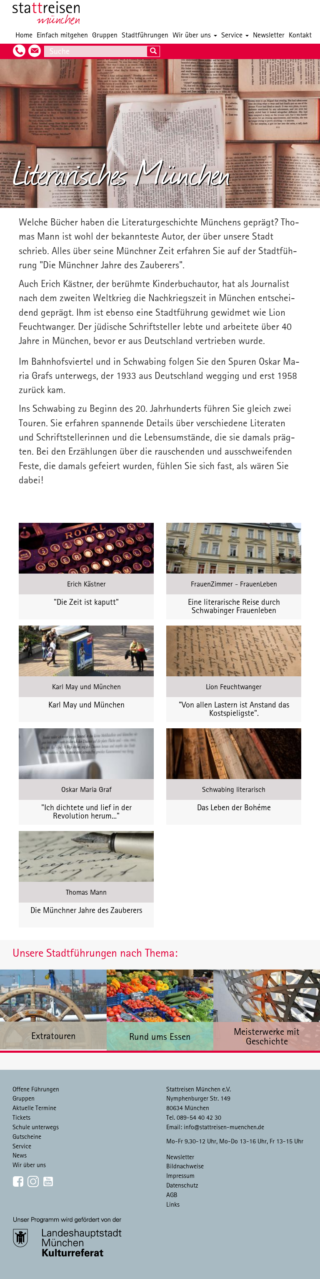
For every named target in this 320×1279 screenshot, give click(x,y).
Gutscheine (26, 1136)
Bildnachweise (185, 1166)
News (19, 1155)
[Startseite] (49, 13)
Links (173, 1204)
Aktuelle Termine (34, 1107)
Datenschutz (182, 1185)
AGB (172, 1194)
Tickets (21, 1117)
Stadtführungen (145, 34)
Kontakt (300, 34)
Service (233, 34)
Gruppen (105, 34)
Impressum (180, 1175)
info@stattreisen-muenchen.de (224, 1127)
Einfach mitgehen (62, 34)
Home (23, 34)
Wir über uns (192, 34)
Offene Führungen (35, 1089)
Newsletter (269, 34)
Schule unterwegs (35, 1127)
